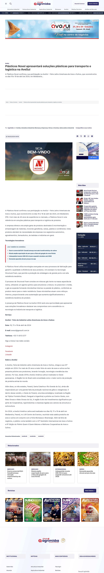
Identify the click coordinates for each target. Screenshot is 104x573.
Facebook (9, 351)
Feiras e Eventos (54, 128)
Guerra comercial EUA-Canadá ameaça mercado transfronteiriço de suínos (33, 250)
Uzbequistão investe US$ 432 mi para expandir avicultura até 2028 (30, 256)
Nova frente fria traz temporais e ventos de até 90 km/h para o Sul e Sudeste (91, 193)
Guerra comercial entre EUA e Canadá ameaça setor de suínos (91, 224)
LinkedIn (8, 355)
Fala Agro (58, 566)
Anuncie (9, 570)
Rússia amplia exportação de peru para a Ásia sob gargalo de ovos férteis (32, 253)
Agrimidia (11, 128)
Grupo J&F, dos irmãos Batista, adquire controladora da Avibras (91, 201)
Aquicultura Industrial (37, 570)
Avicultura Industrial (27, 128)
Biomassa (38, 128)
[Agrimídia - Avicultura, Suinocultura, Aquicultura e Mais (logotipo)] (42, 4)
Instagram (9, 346)
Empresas (44, 128)
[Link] (14, 510)
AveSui (18, 128)
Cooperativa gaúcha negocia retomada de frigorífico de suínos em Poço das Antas (90, 208)
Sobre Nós (9, 566)
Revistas (58, 570)
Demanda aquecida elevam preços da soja (22, 259)
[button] (10, 4)
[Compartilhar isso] (77, 136)
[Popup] (6, 4)
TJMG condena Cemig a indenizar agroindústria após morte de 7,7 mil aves (91, 216)
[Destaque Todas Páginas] (52, 29)
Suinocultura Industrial (67, 128)
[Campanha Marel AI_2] (87, 151)
